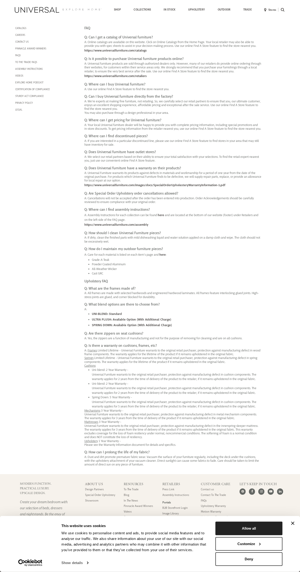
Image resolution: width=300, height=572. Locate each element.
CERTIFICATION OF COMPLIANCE (32, 89)
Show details (72, 563)
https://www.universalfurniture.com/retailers (115, 76)
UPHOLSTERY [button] (196, 9)
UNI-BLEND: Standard (107, 314)
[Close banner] (292, 523)
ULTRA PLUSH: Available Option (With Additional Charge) (131, 319)
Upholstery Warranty (213, 506)
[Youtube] (271, 491)
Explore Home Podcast (29, 82)
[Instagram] (261, 491)
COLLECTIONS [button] (142, 9)
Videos (19, 75)
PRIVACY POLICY (24, 102)
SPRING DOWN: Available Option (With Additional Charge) (132, 325)
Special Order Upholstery (100, 495)
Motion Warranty (211, 511)
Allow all (249, 528)
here (161, 215)
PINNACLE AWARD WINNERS (30, 48)
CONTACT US (22, 41)
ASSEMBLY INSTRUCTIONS (29, 68)
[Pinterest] (243, 491)
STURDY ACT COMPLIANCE (29, 96)
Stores (272, 10)
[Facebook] (252, 491)
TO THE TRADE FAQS (26, 62)
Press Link (168, 489)
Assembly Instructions (175, 495)
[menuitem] (117, 10)
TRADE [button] (247, 9)
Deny (249, 559)
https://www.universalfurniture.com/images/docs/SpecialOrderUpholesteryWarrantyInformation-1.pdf (154, 185)
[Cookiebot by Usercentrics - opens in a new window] (30, 562)
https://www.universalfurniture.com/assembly (116, 225)
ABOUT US (94, 484)
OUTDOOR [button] (224, 9)
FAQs (204, 500)
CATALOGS (20, 28)
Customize (246, 544)
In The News (131, 500)
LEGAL (18, 109)
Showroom (91, 500)
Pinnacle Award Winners (138, 506)
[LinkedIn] (280, 491)
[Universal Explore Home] (58, 10)
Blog (126, 495)
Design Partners (94, 489)
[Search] (281, 10)
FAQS (18, 55)
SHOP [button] (117, 9)
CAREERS (20, 35)
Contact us (207, 489)
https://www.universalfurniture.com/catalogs (115, 50)
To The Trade (131, 489)
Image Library (170, 513)
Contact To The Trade (213, 495)
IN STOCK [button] (169, 9)
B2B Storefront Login (175, 508)
